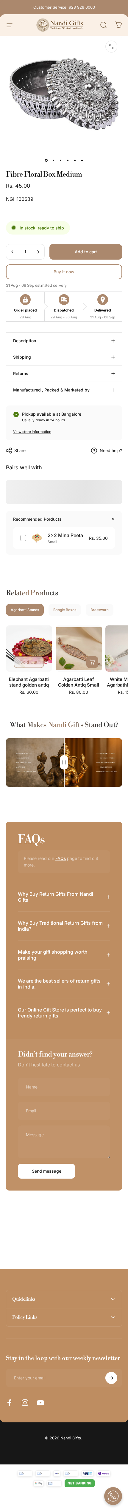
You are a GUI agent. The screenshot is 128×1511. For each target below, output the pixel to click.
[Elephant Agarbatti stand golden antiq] (29, 648)
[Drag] (64, 762)
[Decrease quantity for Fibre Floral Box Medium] (12, 251)
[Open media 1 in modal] (111, 47)
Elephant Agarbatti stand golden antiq (29, 682)
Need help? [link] (111, 450)
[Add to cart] (92, 662)
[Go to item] (46, 160)
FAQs (60, 858)
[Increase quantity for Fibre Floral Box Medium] (38, 251)
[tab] (25, 610)
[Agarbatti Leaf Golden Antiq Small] (79, 648)
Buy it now (64, 271)
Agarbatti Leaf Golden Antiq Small (78, 682)
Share (20, 450)
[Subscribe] (111, 1378)
